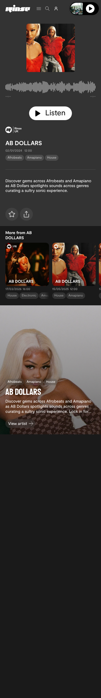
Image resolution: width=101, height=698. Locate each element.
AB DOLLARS (23, 142)
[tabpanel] (50, 88)
